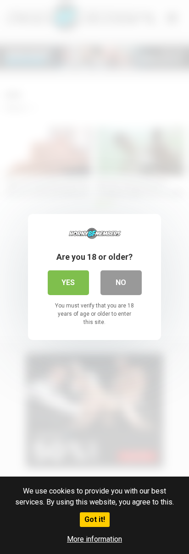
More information (94, 539)
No (121, 282)
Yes (68, 282)
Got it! (94, 519)
